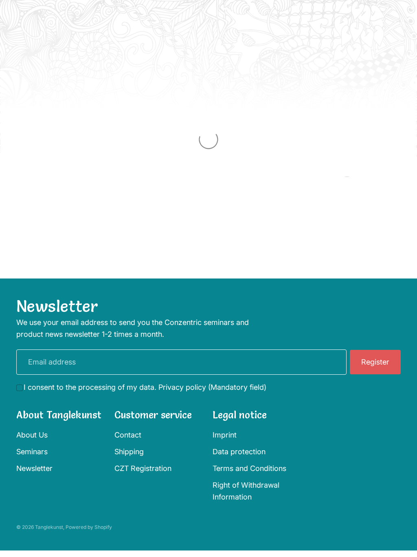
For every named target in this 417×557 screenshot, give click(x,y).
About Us (32, 435)
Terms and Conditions (249, 468)
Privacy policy (182, 387)
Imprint (225, 435)
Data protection (239, 451)
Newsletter (34, 468)
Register (375, 362)
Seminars (32, 451)
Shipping (129, 451)
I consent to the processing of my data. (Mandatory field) (145, 387)
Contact (127, 435)
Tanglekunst (49, 527)
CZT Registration (142, 468)
